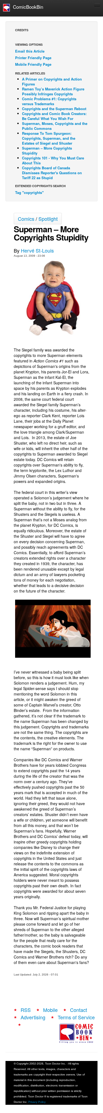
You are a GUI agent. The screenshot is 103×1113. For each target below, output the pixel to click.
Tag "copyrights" (29, 192)
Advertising (33, 1017)
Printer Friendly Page (33, 57)
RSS (26, 1009)
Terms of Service (76, 1017)
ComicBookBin (26, 6)
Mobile (50, 1009)
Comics (26, 218)
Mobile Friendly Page (33, 64)
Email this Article (29, 51)
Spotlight (48, 218)
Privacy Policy (37, 1101)
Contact (78, 1009)
